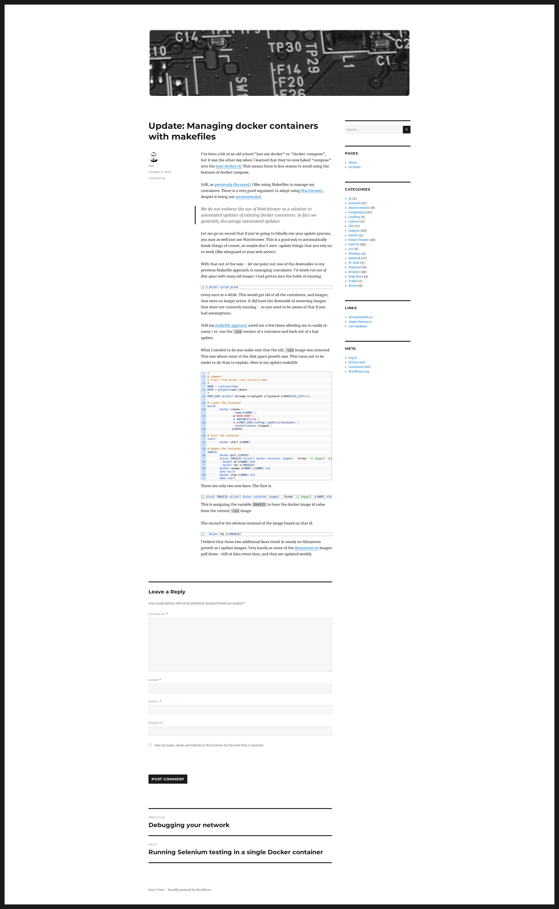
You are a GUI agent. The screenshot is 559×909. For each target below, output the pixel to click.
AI (350, 198)
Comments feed (359, 367)
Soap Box (355, 276)
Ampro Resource (360, 322)
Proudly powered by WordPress (189, 890)
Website (155, 722)
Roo (151, 165)
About (353, 162)
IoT (351, 249)
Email (155, 701)
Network (355, 258)
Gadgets (354, 231)
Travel (353, 281)
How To (354, 244)
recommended (248, 197)
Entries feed (357, 362)
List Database (358, 326)
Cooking (354, 217)
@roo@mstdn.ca (360, 317)
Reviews (354, 272)
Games (353, 235)
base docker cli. (229, 166)
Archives (355, 167)
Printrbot (355, 267)
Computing (156, 178)
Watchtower (311, 190)
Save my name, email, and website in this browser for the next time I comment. (209, 745)
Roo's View (156, 890)
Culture (354, 221)
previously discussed (232, 184)
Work (352, 286)
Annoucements (359, 208)
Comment (158, 614)
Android (354, 203)
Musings (355, 253)
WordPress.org (359, 371)
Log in (353, 358)
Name (154, 680)
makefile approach (231, 325)
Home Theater (359, 240)
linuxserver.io (307, 548)
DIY (351, 226)
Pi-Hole (354, 263)
